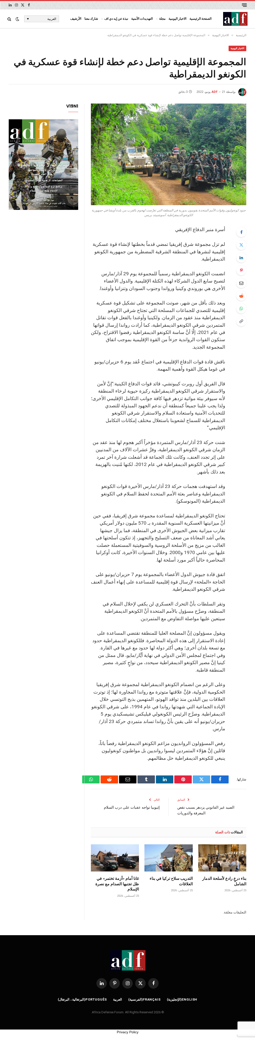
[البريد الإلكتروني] (241, 283)
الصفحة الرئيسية (201, 18)
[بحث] (9, 18)
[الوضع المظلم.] (17, 19)
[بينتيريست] (241, 270)
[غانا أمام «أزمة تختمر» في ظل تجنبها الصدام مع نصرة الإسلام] (115, 858)
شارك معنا (91, 18)
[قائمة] (244, 5)
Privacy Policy (127, 1032)
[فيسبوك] (241, 232)
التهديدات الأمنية (142, 18)
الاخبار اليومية (178, 18)
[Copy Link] (241, 321)
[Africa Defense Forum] (235, 18)
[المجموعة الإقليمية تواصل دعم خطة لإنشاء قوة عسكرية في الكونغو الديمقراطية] (168, 154)
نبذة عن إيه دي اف (116, 18)
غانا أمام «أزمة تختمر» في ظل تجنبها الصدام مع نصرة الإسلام (117, 884)
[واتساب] (241, 308)
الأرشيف (75, 18)
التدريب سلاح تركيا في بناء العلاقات (171, 881)
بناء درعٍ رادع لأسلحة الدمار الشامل (224, 881)
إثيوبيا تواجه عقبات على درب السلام (132, 807)
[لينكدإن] (241, 258)
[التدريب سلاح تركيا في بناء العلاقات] (168, 858)
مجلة (162, 18)
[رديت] (241, 296)
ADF (214, 92)
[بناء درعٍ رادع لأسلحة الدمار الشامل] (222, 858)
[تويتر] (241, 245)
